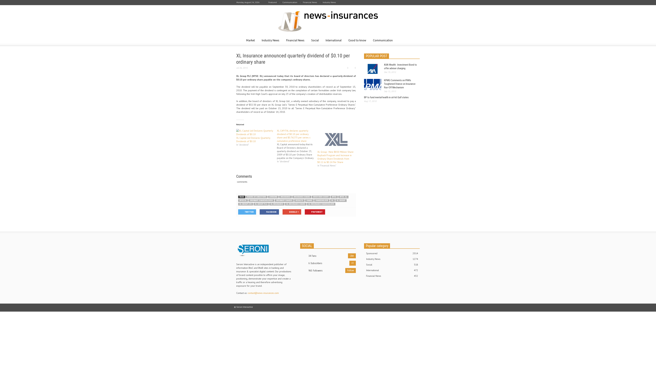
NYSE (334, 197)
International (332, 42)
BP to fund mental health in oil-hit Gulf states (386, 97)
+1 (352, 263)
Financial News (310, 2)
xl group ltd (246, 204)
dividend (273, 197)
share (309, 200)
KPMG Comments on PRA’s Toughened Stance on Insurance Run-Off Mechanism (399, 84)
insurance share (302, 197)
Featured (272, 2)
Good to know (356, 42)
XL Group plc (261, 204)
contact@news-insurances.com (263, 293)
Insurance (285, 197)
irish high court (321, 197)
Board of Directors (256, 197)
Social (314, 42)
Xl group (341, 200)
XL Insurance (277, 204)
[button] (416, 40)
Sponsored (392, 253)
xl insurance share (295, 204)
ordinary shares (284, 200)
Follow (350, 270)
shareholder (322, 200)
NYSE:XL (243, 200)
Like (352, 255)
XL (332, 200)
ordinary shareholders (261, 200)
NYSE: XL (343, 197)
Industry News (329, 2)
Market (249, 42)
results (299, 200)
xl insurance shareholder (321, 204)
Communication (289, 2)
